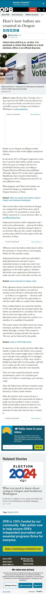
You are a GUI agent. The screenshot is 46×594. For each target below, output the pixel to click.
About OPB (5, 15)
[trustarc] (39, 591)
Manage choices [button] (11, 585)
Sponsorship (28, 564)
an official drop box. (11, 217)
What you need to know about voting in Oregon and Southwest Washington (22, 491)
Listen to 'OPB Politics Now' (20, 342)
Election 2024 (13, 512)
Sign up (39, 447)
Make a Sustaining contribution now (23, 549)
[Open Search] (39, 9)
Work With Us (8, 564)
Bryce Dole (14, 35)
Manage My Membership (28, 560)
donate (32, 10)
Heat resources (17, 15)
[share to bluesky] (11, 30)
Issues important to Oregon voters (23, 281)
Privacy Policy (7, 591)
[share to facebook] (7, 30)
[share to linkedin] (14, 30)
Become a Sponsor (35, 114)
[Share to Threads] (17, 30)
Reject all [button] (37, 585)
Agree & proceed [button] (25, 585)
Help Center (7, 562)
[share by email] (4, 30)
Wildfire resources (31, 15)
